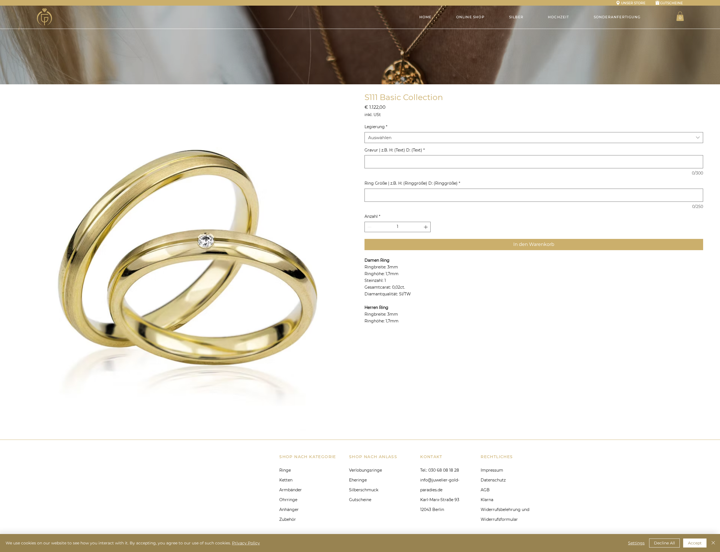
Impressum (492, 470)
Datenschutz (493, 480)
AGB (485, 489)
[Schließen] (713, 543)
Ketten (285, 480)
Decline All (664, 543)
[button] (680, 16)
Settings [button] (636, 543)
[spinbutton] (397, 227)
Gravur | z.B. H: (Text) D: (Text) (394, 150)
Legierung (375, 126)
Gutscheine (360, 499)
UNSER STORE (633, 3)
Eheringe (358, 480)
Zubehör (287, 519)
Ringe (285, 470)
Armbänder (290, 489)
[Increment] (426, 227)
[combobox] (533, 137)
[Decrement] (368, 227)
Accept (695, 543)
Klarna (487, 499)
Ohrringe (288, 499)
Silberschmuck (363, 489)
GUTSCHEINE (671, 3)
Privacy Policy (246, 543)
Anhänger (289, 509)
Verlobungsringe (365, 470)
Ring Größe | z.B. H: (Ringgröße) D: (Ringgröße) (412, 183)
